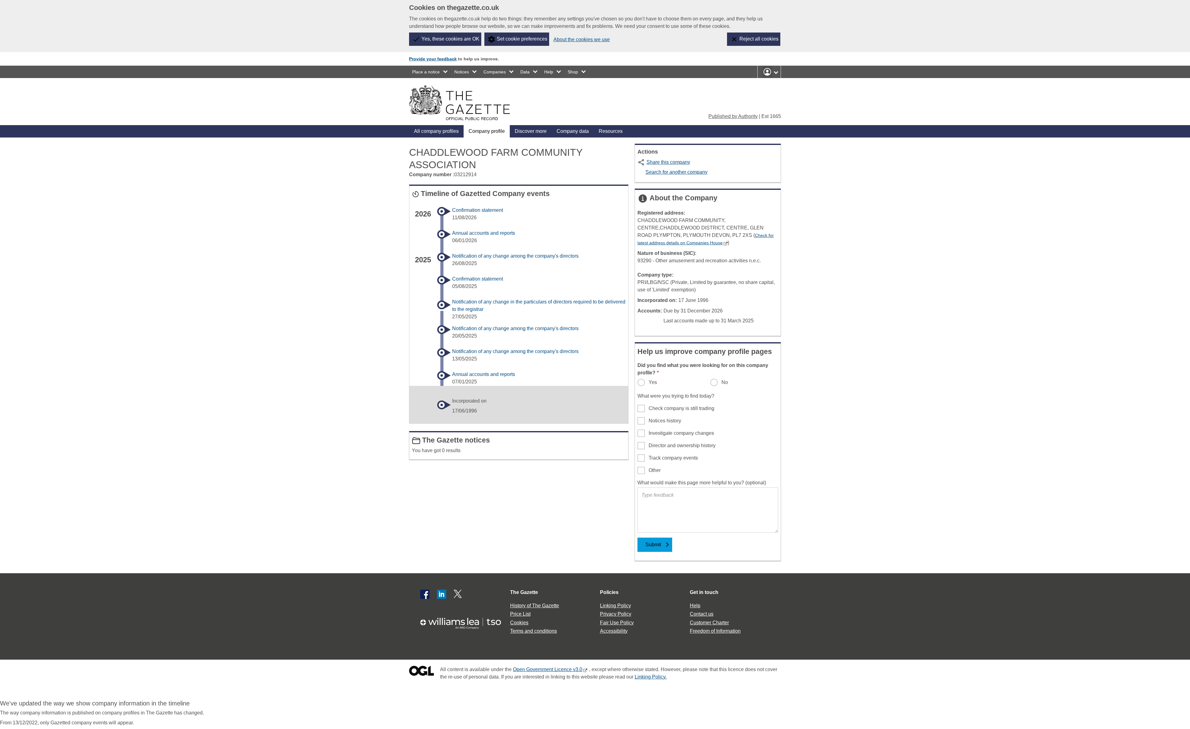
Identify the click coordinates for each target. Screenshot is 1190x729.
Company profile (487, 131)
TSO (464, 621)
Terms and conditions (533, 631)
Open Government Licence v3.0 (547, 669)
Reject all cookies (758, 38)
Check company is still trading (681, 408)
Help (548, 71)
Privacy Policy (615, 614)
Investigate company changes (681, 433)
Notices (461, 71)
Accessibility (614, 631)
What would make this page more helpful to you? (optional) (701, 482)
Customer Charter (709, 622)
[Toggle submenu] (445, 72)
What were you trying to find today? (675, 396)
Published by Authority (733, 116)
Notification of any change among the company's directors (515, 256)
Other (655, 470)
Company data (573, 131)
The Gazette (524, 592)
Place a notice (426, 71)
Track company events (673, 458)
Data (525, 71)
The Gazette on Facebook (425, 594)
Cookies (519, 622)
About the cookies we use (581, 39)
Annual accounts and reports (483, 233)
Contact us (701, 614)
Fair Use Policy (617, 622)
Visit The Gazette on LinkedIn (441, 594)
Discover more (531, 131)
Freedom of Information (715, 631)
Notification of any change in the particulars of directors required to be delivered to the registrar (538, 305)
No (724, 382)
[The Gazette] (459, 102)
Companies (494, 71)
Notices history (665, 420)
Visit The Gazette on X (458, 594)
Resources (611, 131)
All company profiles (436, 131)
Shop (573, 71)
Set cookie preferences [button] (522, 38)
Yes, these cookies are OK (450, 38)
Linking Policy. (651, 676)
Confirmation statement (477, 210)
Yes (653, 382)
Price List (520, 614)
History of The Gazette (534, 605)
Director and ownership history (682, 445)
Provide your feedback (433, 58)
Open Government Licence (421, 672)
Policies (609, 592)
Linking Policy (615, 605)
